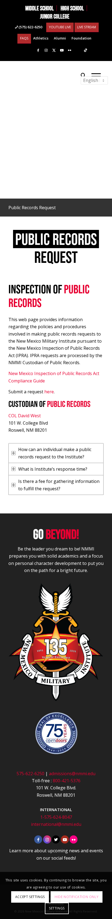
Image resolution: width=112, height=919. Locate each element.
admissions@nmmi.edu (72, 774)
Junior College (54, 16)
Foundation (81, 38)
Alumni (60, 38)
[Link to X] (54, 50)
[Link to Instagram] (46, 50)
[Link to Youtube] (62, 50)
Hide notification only (76, 896)
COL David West (24, 416)
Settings (57, 908)
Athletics (40, 38)
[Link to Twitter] (56, 839)
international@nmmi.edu (56, 824)
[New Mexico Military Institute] (46, 76)
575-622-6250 (30, 774)
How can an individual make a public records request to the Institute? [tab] (54, 452)
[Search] (83, 76)
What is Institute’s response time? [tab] (52, 469)
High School (72, 8)
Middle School (39, 8)
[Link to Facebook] (38, 50)
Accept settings (30, 896)
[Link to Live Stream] (77, 50)
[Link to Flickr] (69, 50)
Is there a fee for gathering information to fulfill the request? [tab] (58, 484)
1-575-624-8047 (56, 817)
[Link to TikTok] (85, 50)
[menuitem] (40, 8)
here (49, 392)
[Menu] (96, 76)
